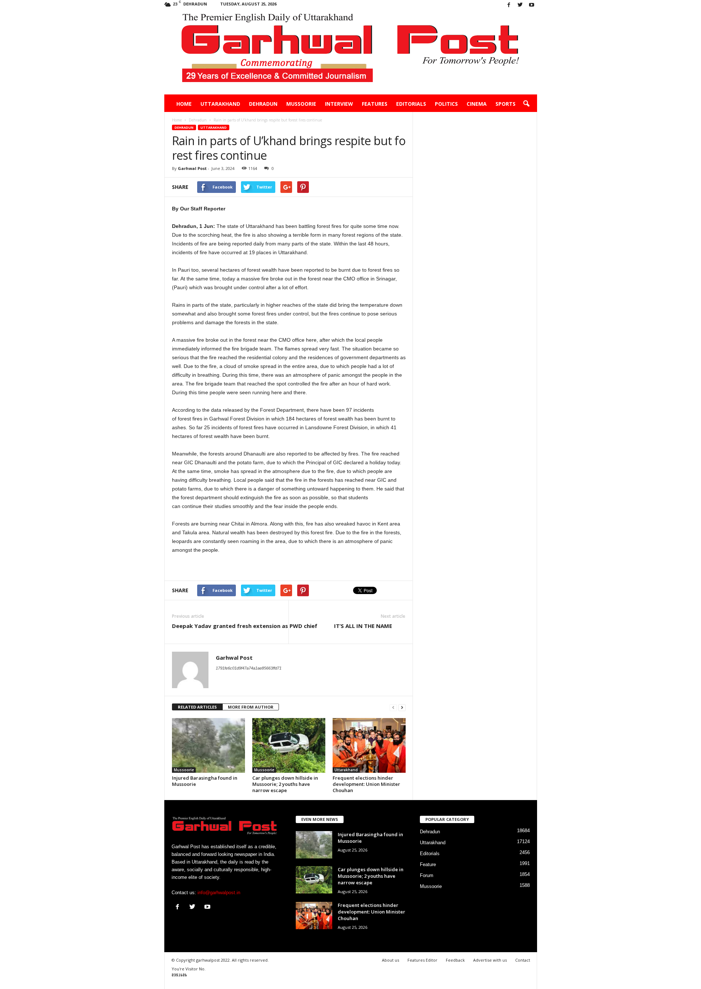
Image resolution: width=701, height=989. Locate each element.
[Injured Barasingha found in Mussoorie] (208, 745)
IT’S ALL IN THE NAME (369, 625)
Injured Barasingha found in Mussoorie (204, 781)
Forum (426, 875)
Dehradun (263, 103)
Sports (505, 103)
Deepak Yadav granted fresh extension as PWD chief (244, 625)
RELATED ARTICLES (197, 707)
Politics (446, 103)
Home (184, 103)
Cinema (477, 103)
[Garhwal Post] (350, 52)
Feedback (455, 960)
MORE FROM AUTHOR (250, 707)
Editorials (411, 103)
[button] (526, 104)
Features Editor (422, 960)
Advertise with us (490, 960)
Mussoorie (301, 103)
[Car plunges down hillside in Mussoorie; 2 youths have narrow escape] (288, 745)
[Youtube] (531, 5)
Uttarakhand (220, 103)
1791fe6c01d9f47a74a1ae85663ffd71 (248, 668)
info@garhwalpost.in (219, 892)
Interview (339, 103)
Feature (428, 864)
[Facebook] (509, 5)
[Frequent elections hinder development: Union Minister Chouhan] (369, 745)
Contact (522, 960)
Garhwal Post (192, 168)
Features (374, 103)
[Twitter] (520, 5)
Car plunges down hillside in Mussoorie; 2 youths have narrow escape (285, 784)
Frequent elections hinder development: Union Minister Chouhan (366, 784)
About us (390, 960)
